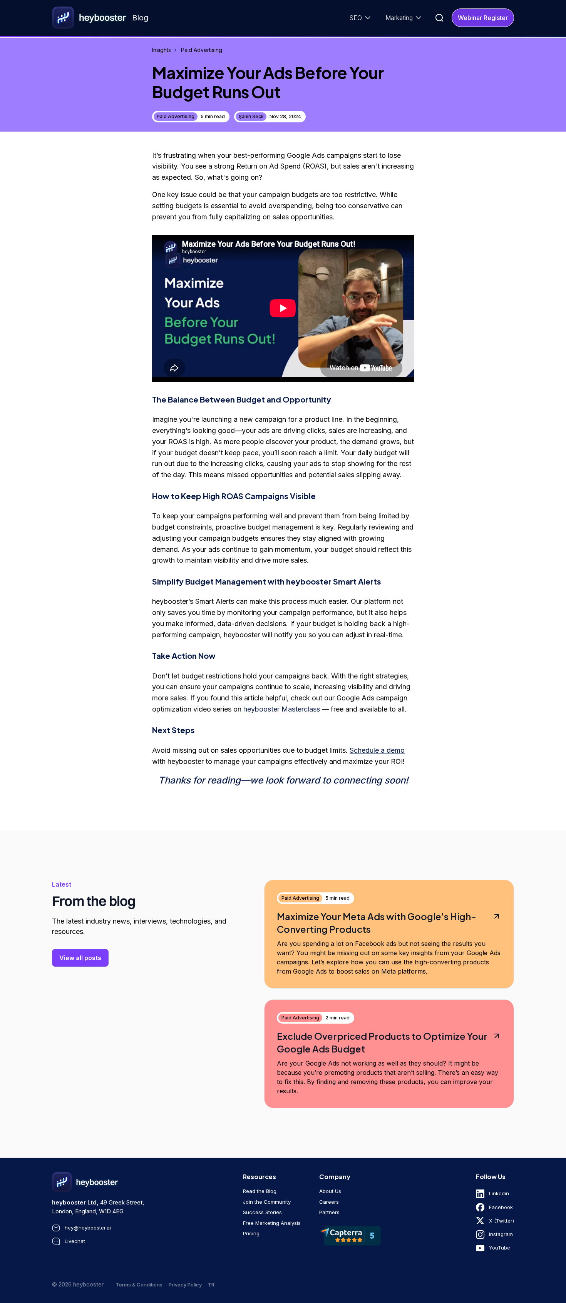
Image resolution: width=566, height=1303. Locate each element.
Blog (140, 17)
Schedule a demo (377, 750)
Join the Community (267, 1202)
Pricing (251, 1233)
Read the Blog (259, 1191)
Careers (329, 1202)
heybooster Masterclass (281, 709)
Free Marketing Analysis (272, 1223)
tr (211, 1284)
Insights (161, 50)
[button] (361, 17)
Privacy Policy (185, 1284)
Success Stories (262, 1212)
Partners (329, 1212)
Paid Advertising (201, 50)
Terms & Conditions (139, 1284)
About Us (330, 1191)
